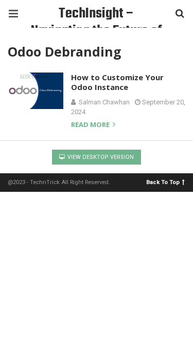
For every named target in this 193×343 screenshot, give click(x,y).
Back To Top (163, 182)
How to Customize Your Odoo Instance (117, 82)
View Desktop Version (100, 157)
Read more (91, 125)
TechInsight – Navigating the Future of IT (96, 15)
